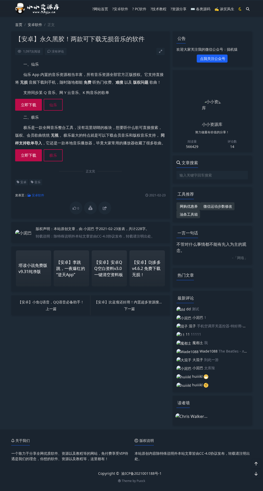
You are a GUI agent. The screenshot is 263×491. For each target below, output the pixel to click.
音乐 (37, 182)
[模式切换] (240, 9)
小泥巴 (89, 228)
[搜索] (248, 9)
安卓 (23, 182)
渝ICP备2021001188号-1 (141, 473)
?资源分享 (178, 8)
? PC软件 (139, 8)
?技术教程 (158, 8)
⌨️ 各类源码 (200, 8)
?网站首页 (100, 8)
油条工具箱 (188, 214)
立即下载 (28, 104)
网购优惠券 (188, 206)
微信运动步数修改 (217, 206)
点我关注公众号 (212, 58)
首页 (18, 24)
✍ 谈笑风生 (224, 8)
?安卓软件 (120, 8)
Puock (141, 481)
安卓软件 (35, 24)
